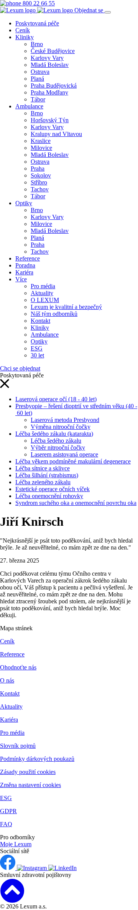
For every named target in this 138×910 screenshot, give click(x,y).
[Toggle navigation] (108, 12)
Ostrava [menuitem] (40, 71)
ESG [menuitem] (37, 348)
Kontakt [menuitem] (40, 320)
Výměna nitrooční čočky (60, 426)
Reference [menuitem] (27, 258)
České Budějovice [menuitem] (53, 51)
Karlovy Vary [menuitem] (47, 58)
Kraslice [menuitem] (41, 141)
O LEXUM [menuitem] (45, 300)
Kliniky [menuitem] (24, 37)
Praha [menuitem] (37, 168)
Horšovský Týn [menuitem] (50, 120)
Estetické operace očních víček (52, 489)
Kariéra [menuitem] (24, 272)
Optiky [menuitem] (23, 203)
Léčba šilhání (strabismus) (46, 475)
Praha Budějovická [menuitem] (54, 85)
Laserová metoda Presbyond (65, 420)
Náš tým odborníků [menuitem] (54, 314)
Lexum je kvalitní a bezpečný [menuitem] (66, 307)
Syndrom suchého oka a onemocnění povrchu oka (75, 503)
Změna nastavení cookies (30, 785)
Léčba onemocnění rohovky (49, 496)
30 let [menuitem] (37, 355)
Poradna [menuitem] (25, 265)
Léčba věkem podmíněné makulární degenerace (73, 461)
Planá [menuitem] (37, 78)
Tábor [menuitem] (38, 99)
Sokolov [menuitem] (41, 175)
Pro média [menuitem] (43, 286)
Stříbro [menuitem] (39, 182)
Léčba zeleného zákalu (43, 482)
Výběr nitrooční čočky (58, 447)
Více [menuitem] (21, 279)
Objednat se (89, 10)
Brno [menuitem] (37, 44)
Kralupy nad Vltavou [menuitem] (56, 134)
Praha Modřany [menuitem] (49, 92)
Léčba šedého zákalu (56, 440)
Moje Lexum (15, 844)
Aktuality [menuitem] (42, 293)
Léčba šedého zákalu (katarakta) (54, 433)
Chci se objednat (20, 368)
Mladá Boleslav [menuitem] (50, 64)
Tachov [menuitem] (40, 189)
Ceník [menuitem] (22, 30)
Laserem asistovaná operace (64, 454)
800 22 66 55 (38, 3)
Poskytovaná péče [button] (37, 23)
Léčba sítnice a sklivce (42, 468)
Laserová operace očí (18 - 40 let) (56, 399)
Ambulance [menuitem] (29, 106)
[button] (4, 386)
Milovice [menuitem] (41, 147)
